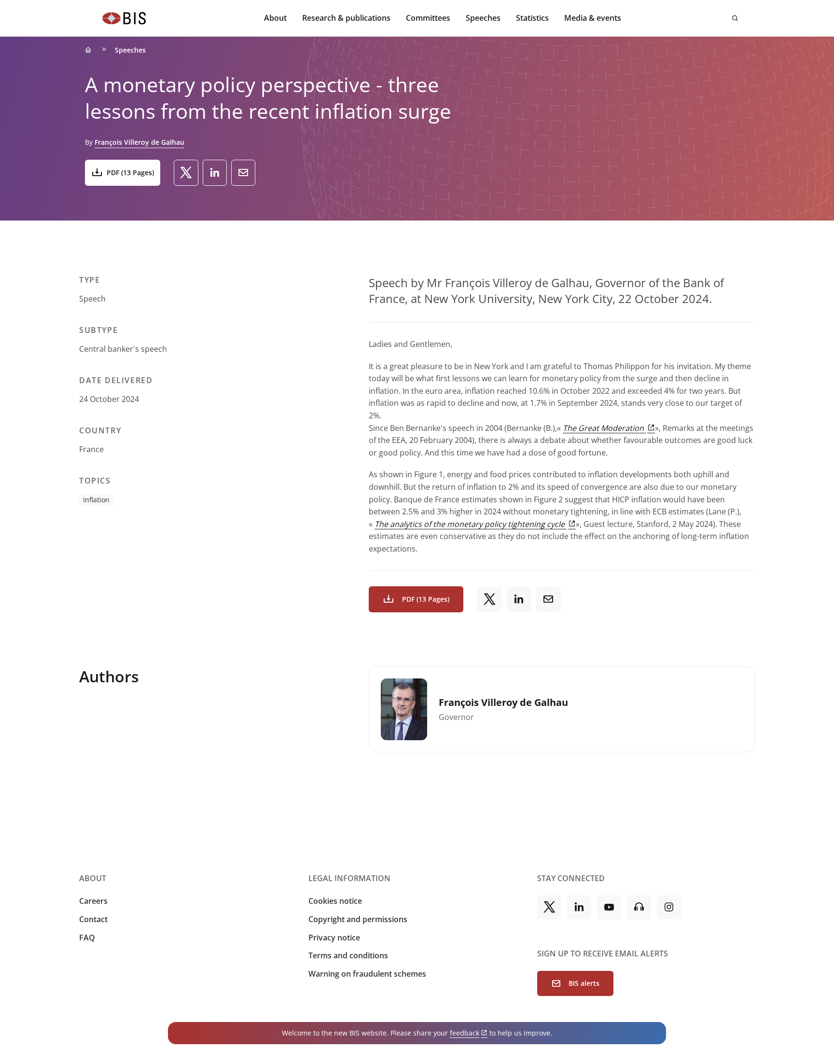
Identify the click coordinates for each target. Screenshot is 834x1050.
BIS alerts (584, 983)
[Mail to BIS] (243, 173)
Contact (93, 919)
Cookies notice (335, 901)
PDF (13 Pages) (130, 172)
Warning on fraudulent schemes (367, 973)
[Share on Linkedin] (215, 173)
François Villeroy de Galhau (139, 142)
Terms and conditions (348, 955)
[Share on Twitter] (186, 173)
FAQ (87, 937)
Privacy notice (334, 937)
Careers (93, 901)
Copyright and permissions (357, 919)
